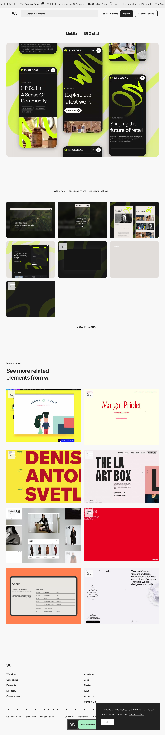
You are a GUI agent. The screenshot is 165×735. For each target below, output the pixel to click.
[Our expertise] (82, 259)
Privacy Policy (47, 716)
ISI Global (91, 33)
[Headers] (134, 259)
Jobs (86, 679)
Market (87, 685)
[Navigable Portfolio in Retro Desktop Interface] (43, 415)
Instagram (83, 716)
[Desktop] (30, 220)
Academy (89, 674)
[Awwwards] (14, 13)
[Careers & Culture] (30, 299)
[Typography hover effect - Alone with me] (121, 534)
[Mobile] (82, 220)
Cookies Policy (13, 716)
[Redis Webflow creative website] (121, 596)
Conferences (13, 696)
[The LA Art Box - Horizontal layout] (121, 476)
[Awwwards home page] (73, 724)
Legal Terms (30, 716)
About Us (89, 696)
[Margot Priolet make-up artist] (121, 417)
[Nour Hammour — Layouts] (43, 536)
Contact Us (90, 701)
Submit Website (146, 13)
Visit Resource (88, 724)
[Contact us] (30, 259)
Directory (11, 690)
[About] (43, 596)
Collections (12, 679)
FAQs (86, 690)
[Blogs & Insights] (134, 220)
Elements (11, 685)
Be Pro (126, 13)
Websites (11, 674)
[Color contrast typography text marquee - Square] (43, 476)
